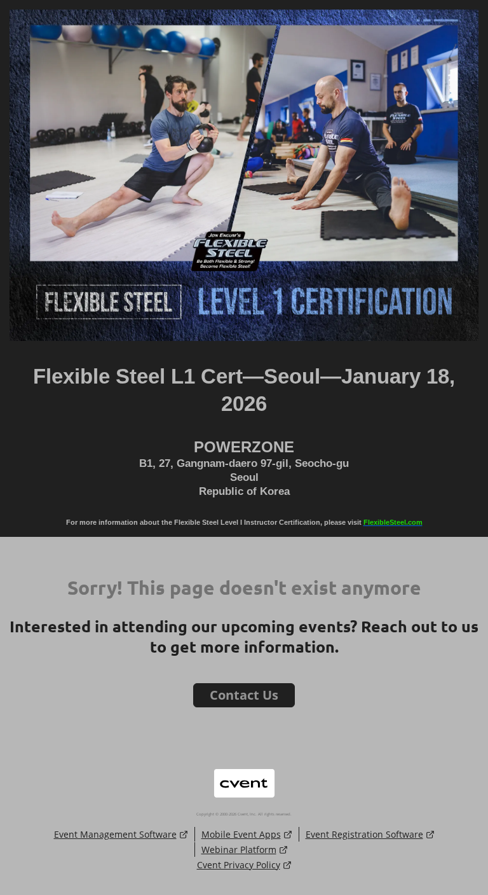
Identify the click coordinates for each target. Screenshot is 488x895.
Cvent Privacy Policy (238, 865)
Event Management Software (115, 834)
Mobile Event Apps (241, 834)
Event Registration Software (364, 834)
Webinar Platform (238, 849)
